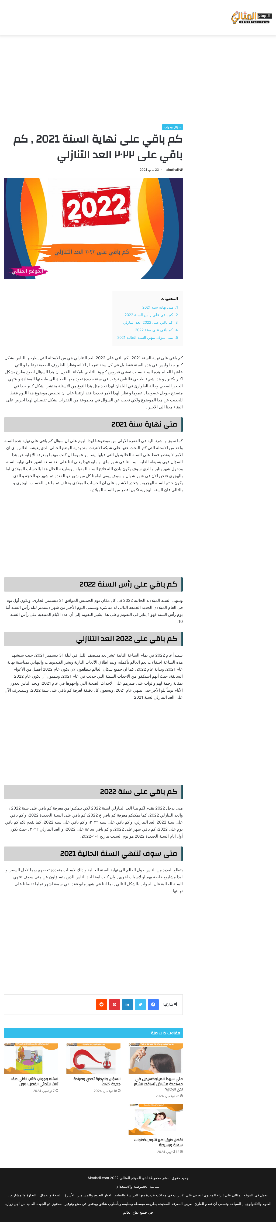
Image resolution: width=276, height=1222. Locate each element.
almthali (172, 170)
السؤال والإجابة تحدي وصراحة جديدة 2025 (97, 1082)
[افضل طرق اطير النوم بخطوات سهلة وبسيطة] (156, 1119)
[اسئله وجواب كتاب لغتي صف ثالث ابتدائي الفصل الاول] (31, 1058)
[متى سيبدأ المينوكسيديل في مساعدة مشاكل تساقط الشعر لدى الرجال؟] (156, 1058)
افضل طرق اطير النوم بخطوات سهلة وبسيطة (158, 1142)
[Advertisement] (138, 78)
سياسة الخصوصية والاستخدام (138, 1186)
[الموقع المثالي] (251, 17)
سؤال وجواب (172, 127)
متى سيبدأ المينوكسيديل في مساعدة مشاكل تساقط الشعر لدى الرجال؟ (158, 1084)
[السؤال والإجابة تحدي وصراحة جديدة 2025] (93, 1058)
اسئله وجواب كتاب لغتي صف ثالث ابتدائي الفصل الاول (34, 1082)
